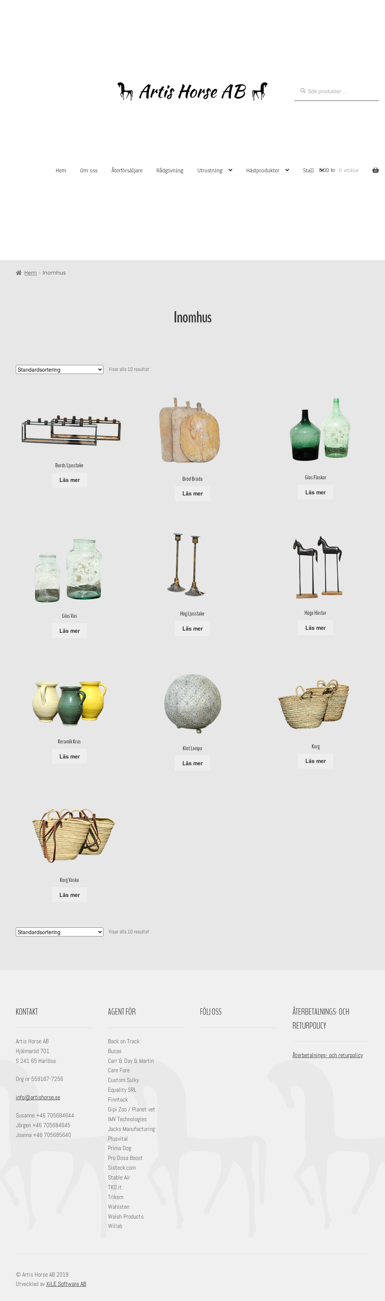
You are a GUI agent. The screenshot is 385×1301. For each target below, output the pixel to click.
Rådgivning (169, 170)
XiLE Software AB (66, 1284)
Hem (61, 170)
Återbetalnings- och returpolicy (328, 1055)
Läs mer (69, 479)
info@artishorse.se (38, 1097)
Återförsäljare (126, 170)
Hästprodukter (262, 170)
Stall (308, 170)
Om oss (88, 170)
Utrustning (210, 170)
